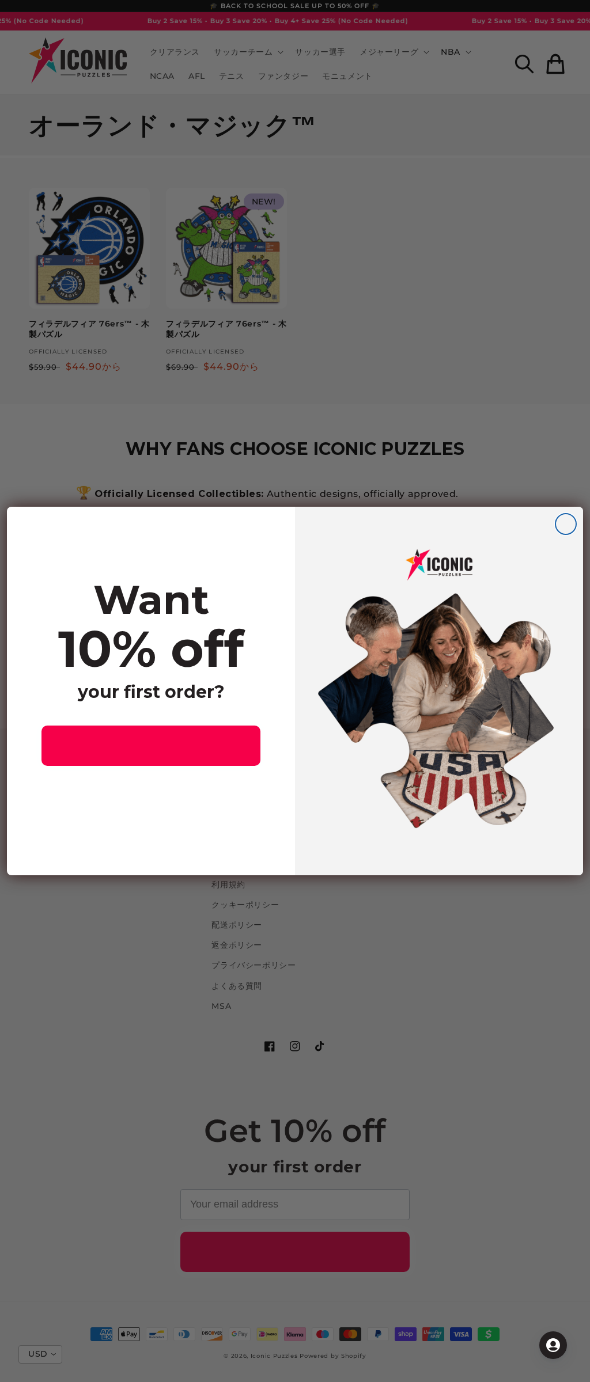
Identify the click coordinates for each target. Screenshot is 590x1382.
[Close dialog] (565, 524)
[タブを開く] (553, 1345)
